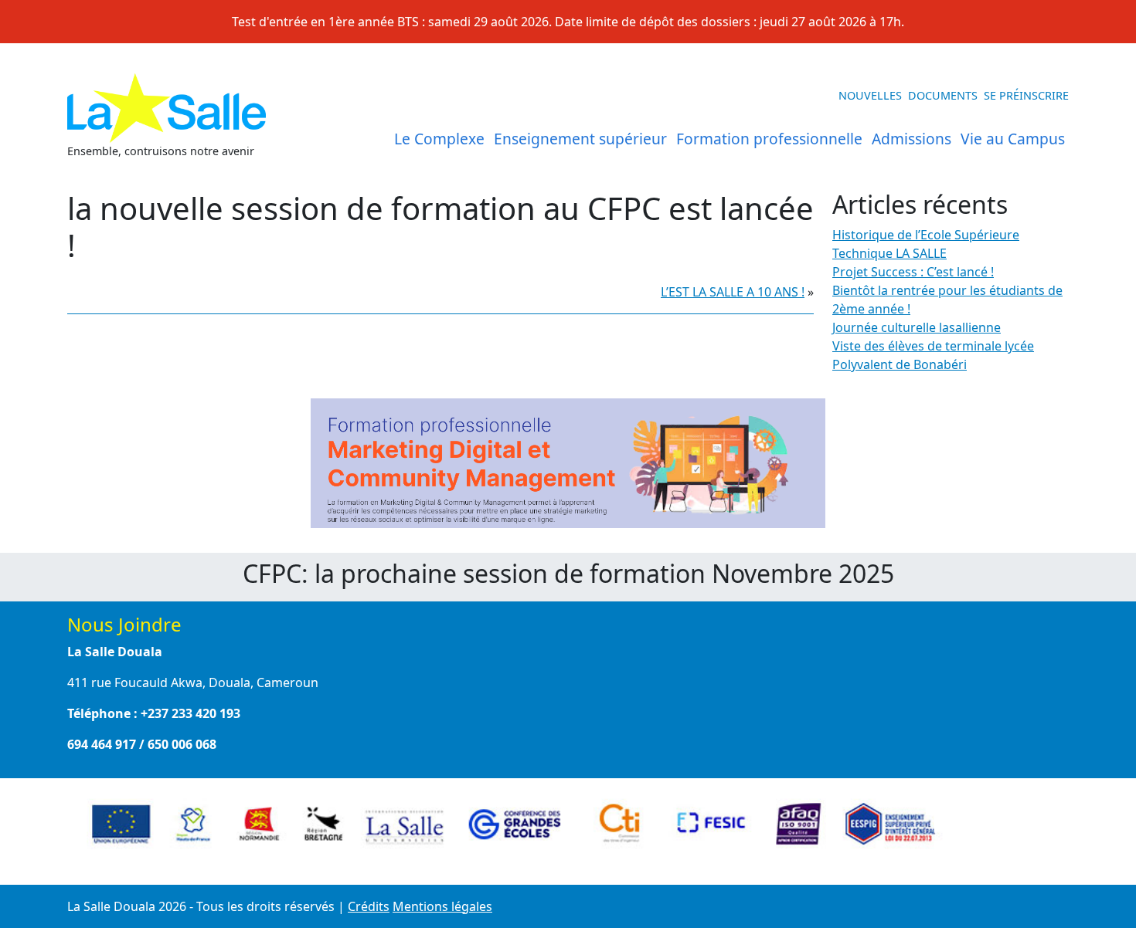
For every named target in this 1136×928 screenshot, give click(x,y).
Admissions (911, 138)
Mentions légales (442, 906)
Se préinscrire (1026, 95)
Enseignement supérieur (580, 138)
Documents (943, 95)
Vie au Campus (1013, 138)
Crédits (368, 906)
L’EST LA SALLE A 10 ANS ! (732, 291)
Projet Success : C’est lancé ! (913, 271)
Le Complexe (439, 138)
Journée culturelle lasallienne (916, 327)
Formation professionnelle (769, 138)
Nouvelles (870, 95)
